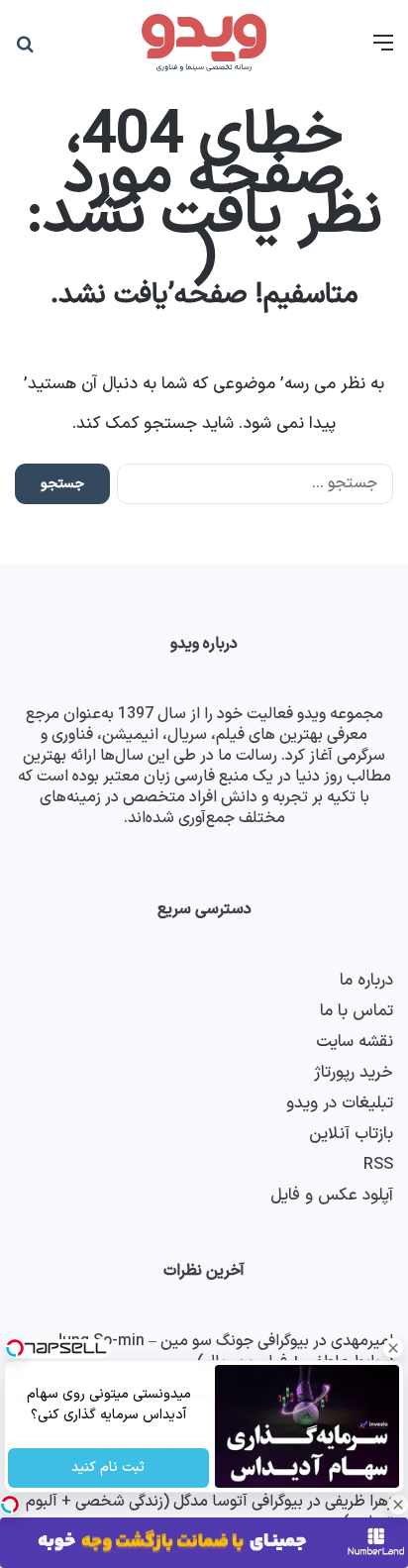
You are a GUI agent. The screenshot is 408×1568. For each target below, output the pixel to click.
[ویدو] (204, 43)
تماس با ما (356, 1010)
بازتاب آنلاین (351, 1133)
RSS (378, 1164)
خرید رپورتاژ (353, 1072)
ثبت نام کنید (109, 1468)
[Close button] (398, 1505)
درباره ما (366, 980)
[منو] (383, 51)
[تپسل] (10, 1505)
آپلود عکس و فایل (331, 1195)
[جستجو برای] (25, 51)
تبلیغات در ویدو (339, 1103)
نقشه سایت (354, 1041)
